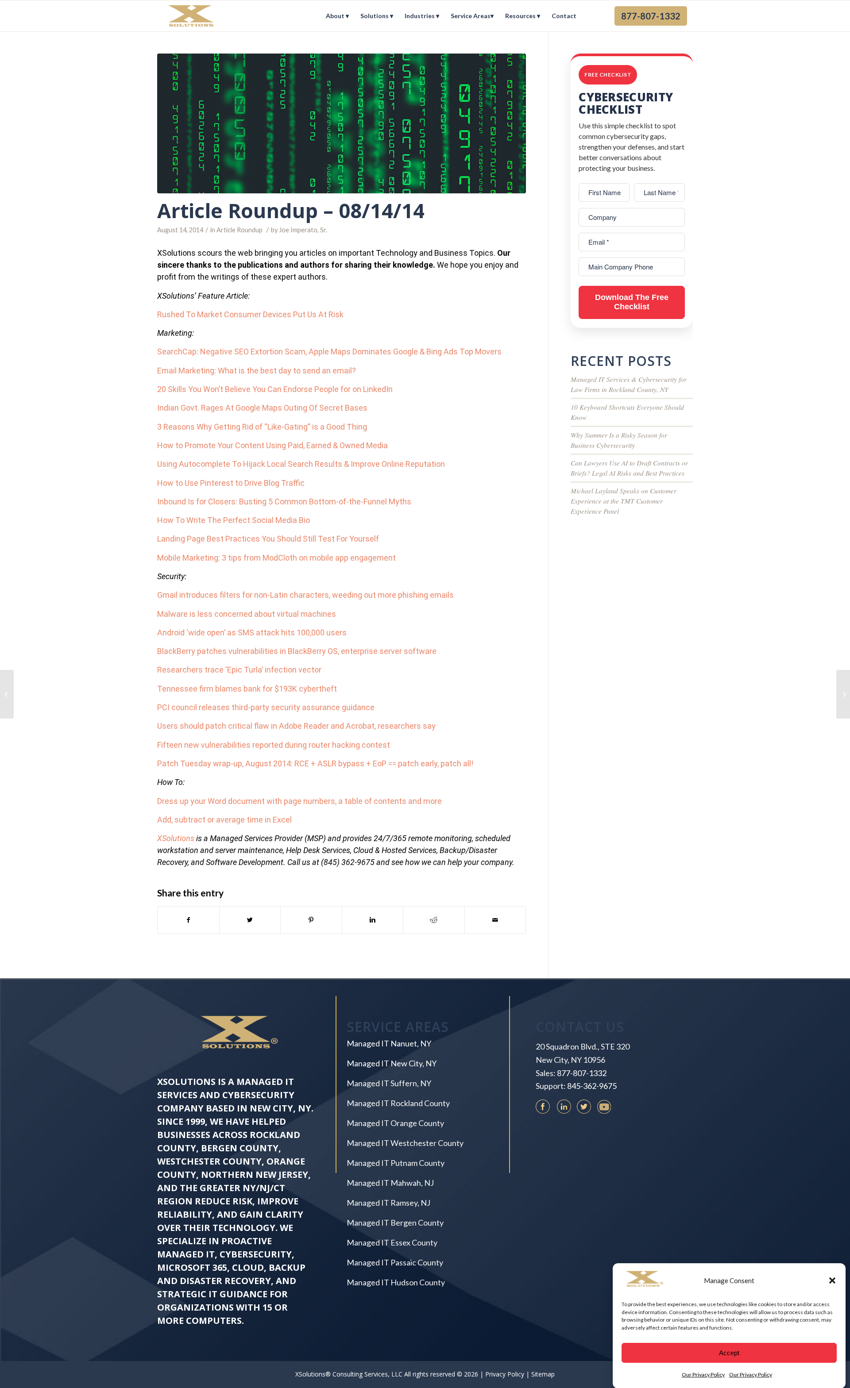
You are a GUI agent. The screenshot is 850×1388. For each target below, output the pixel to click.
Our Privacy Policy (703, 1374)
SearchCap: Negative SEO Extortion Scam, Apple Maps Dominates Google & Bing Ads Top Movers (329, 351)
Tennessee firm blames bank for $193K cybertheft (247, 688)
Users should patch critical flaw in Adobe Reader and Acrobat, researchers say (296, 726)
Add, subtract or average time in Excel (224, 819)
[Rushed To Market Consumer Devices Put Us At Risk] (7, 694)
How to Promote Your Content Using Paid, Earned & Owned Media (272, 445)
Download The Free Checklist (631, 302)
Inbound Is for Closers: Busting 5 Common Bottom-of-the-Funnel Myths (284, 501)
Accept (729, 1353)
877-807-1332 (582, 1073)
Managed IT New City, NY (392, 1063)
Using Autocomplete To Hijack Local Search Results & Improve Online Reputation (301, 464)
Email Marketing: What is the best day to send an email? (256, 370)
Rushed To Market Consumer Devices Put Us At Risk (250, 314)
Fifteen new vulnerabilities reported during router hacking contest (273, 745)
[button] (832, 1280)
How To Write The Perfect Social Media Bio (233, 520)
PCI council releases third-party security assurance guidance (266, 707)
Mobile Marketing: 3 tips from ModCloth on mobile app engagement (276, 557)
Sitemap (543, 1374)
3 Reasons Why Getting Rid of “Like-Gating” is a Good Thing (262, 426)
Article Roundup (239, 230)
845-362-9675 (592, 1086)
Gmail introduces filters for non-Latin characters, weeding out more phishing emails (305, 595)
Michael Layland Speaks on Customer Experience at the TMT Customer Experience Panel (623, 500)
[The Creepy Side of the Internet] (843, 694)
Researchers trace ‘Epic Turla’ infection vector (239, 669)
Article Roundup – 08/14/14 (291, 210)
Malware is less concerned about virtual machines (246, 614)
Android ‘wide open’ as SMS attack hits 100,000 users (252, 632)
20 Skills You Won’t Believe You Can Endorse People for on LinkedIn (275, 389)
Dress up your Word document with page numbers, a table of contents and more (299, 801)
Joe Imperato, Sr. (303, 230)
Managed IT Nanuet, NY (389, 1043)
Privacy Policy (504, 1374)
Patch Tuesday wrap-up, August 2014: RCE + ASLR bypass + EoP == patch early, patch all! (315, 763)
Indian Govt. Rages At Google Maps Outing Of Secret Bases (262, 407)
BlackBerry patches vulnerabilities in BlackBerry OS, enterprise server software (297, 651)
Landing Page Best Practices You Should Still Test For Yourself (268, 538)
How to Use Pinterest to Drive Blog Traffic (231, 483)
